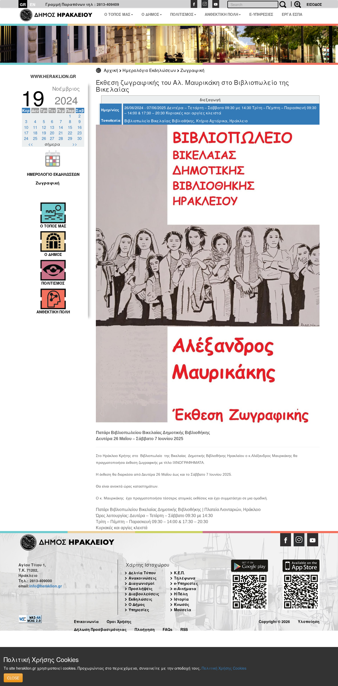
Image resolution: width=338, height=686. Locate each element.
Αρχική (111, 70)
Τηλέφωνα (184, 578)
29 (70, 138)
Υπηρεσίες (139, 609)
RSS (184, 629)
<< (30, 144)
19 (44, 132)
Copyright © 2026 (274, 621)
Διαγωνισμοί (141, 583)
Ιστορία (181, 599)
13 (52, 127)
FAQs (167, 629)
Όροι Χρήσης (119, 621)
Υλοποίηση (309, 621)
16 (79, 127)
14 (61, 127)
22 (70, 132)
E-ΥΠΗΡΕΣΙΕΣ (261, 14)
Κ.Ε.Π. (179, 572)
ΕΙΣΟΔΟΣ (314, 4)
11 (35, 127)
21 (61, 132)
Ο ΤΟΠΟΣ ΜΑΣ (117, 14)
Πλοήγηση (145, 629)
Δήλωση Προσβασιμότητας (100, 629)
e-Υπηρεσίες (186, 583)
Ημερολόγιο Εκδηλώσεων (149, 70)
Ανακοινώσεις (143, 578)
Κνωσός (181, 604)
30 (79, 138)
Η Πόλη (181, 593)
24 (26, 138)
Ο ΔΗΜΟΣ (150, 14)
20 (52, 132)
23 (79, 132)
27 (52, 138)
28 (61, 138)
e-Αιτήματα (185, 588)
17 (26, 132)
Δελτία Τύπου (142, 572)
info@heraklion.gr (45, 585)
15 (70, 127)
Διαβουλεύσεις (144, 593)
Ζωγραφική (192, 70)
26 (44, 138)
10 (26, 127)
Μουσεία (182, 609)
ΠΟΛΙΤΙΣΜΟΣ (182, 14)
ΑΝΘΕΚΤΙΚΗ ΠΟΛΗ (221, 14)
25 (35, 138)
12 (44, 127)
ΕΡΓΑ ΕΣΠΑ (292, 14)
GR (23, 4)
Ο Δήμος (137, 604)
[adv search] (296, 4)
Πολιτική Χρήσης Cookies (224, 668)
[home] (59, 16)
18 (35, 132)
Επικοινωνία (86, 621)
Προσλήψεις (141, 588)
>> (74, 144)
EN (32, 4)
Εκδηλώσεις (140, 599)
